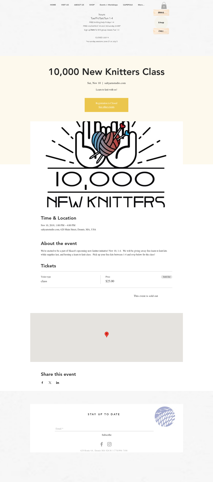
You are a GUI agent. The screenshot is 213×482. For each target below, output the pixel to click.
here (93, 30)
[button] (164, 5)
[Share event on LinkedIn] (57, 382)
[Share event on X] (49, 382)
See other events (106, 106)
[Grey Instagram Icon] (109, 444)
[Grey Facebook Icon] (101, 444)
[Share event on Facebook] (42, 382)
